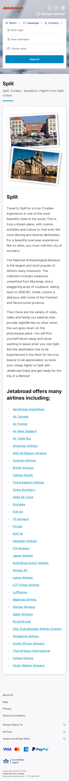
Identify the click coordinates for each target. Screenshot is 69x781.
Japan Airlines (23, 555)
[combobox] (34, 30)
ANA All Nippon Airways (30, 453)
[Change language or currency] (63, 7)
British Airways (23, 468)
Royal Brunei (22, 621)
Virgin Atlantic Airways (29, 665)
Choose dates (18, 48)
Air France (20, 424)
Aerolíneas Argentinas (28, 409)
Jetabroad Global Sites (16, 738)
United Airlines (23, 658)
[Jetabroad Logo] (13, 10)
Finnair (17, 526)
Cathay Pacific (23, 475)
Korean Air (20, 570)
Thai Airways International (31, 651)
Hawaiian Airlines (25, 541)
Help (5, 701)
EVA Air (18, 511)
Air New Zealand (24, 431)
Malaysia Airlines (25, 599)
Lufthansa (20, 592)
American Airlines (25, 446)
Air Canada (20, 416)
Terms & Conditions (14, 715)
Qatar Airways (23, 614)
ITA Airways (21, 548)
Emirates (19, 504)
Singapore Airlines (26, 636)
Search (34, 59)
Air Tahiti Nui (22, 438)
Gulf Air (18, 533)
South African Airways (29, 643)
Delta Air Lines (23, 497)
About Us (8, 694)
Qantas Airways (24, 607)
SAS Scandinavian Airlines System (37, 629)
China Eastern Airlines (28, 482)
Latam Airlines (23, 577)
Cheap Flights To (13, 724)
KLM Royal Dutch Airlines (31, 563)
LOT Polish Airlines (26, 585)
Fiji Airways (21, 519)
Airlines (7, 731)
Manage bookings (53, 13)
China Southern (24, 489)
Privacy (7, 708)
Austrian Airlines (24, 460)
